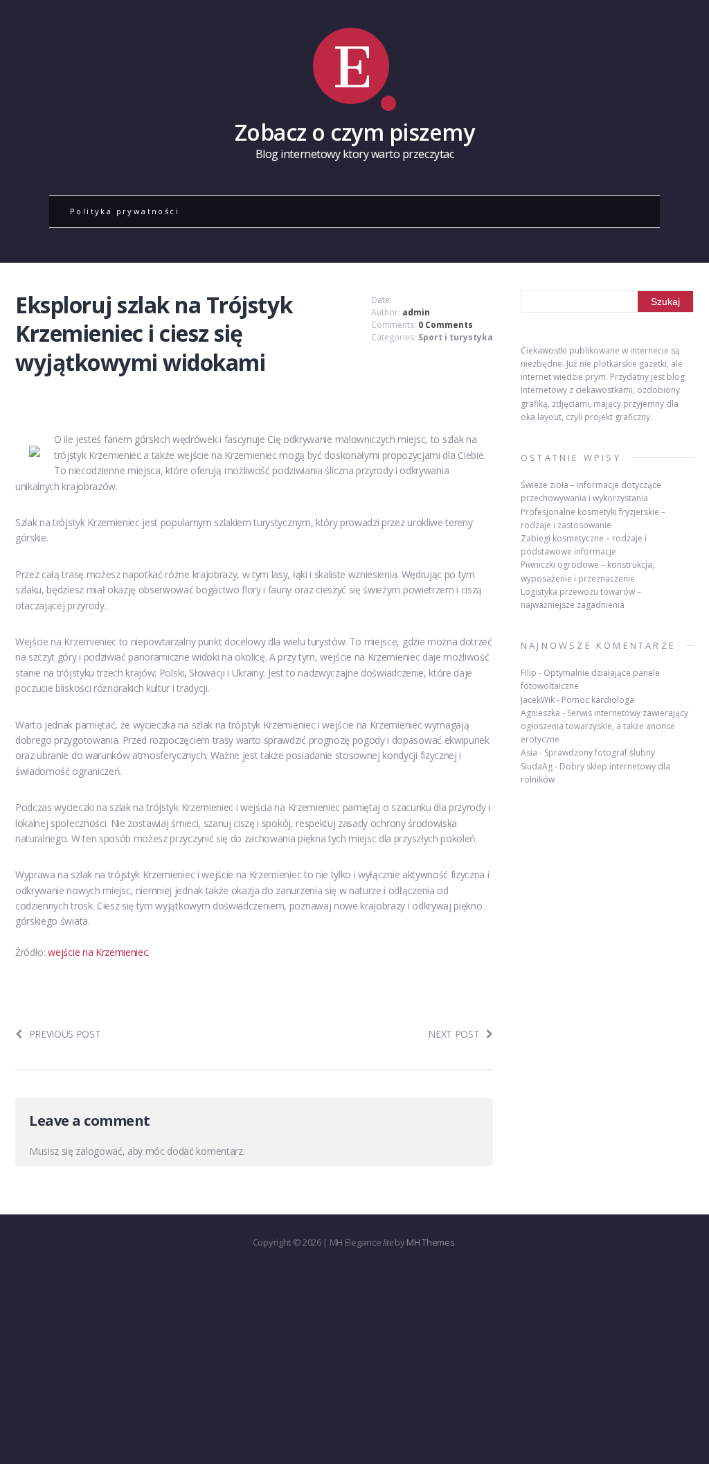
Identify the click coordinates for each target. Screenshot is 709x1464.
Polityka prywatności (124, 211)
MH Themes (430, 1242)
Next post (453, 1033)
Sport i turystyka (455, 337)
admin (416, 312)
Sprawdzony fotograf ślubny (599, 752)
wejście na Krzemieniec (97, 952)
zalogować (98, 1151)
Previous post (65, 1033)
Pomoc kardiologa (598, 700)
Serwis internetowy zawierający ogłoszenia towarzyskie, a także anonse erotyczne (604, 726)
